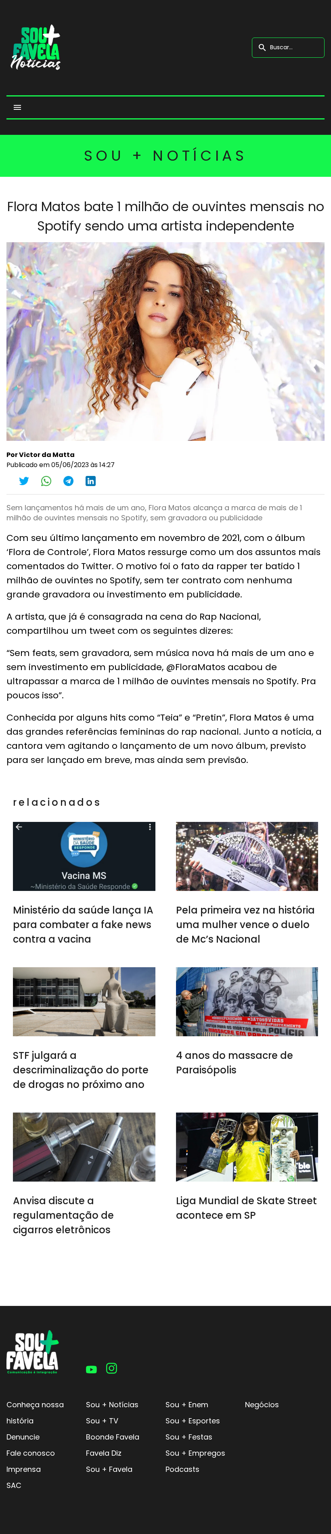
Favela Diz (104, 1453)
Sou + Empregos (195, 1453)
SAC (13, 1485)
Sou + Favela (109, 1469)
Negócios (262, 1405)
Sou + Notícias (112, 1405)
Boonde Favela (112, 1437)
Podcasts (182, 1469)
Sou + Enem (187, 1405)
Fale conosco (30, 1453)
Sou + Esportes (193, 1421)
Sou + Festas (189, 1437)
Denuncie (23, 1437)
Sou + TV (102, 1421)
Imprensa (23, 1469)
